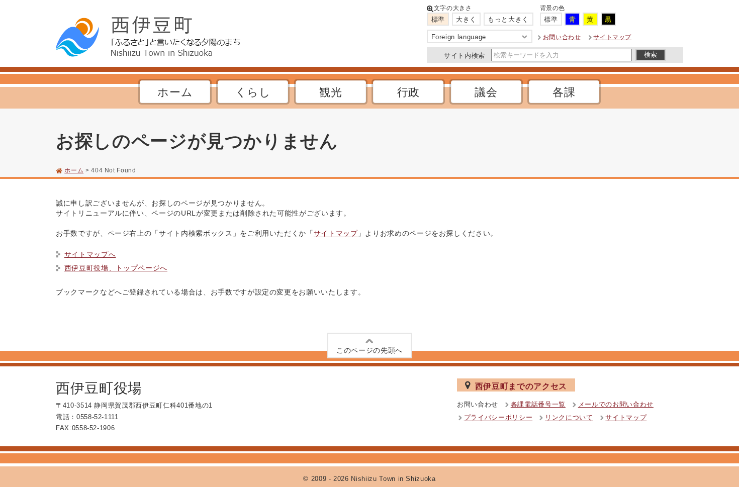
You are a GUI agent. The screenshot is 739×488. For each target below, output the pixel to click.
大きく (466, 19)
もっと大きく (508, 19)
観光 (330, 92)
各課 (563, 92)
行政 (408, 92)
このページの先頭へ (369, 350)
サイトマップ (612, 37)
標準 (438, 19)
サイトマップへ (90, 254)
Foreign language (458, 37)
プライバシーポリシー (498, 418)
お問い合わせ (562, 37)
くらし (253, 92)
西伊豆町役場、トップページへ (115, 268)
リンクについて (569, 418)
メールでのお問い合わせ (616, 404)
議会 (486, 92)
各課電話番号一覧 (538, 404)
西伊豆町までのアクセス (521, 386)
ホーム (175, 92)
